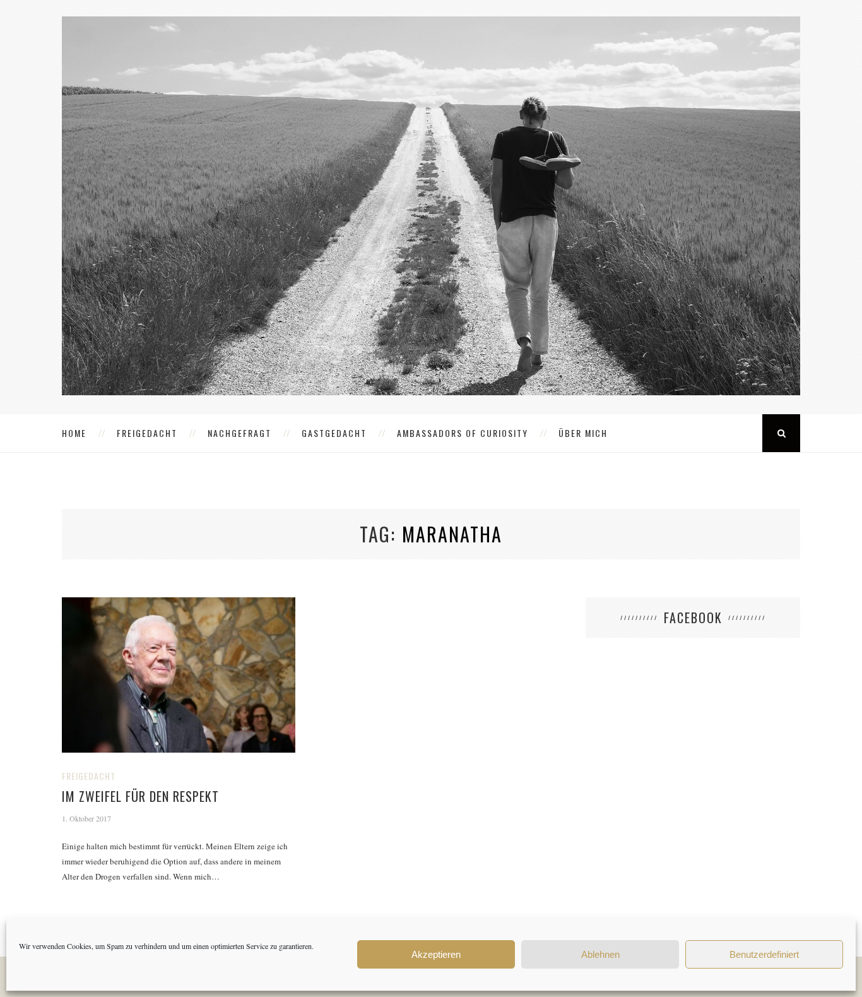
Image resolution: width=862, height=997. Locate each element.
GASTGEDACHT (334, 432)
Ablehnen (600, 954)
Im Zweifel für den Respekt (140, 796)
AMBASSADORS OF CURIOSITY (462, 432)
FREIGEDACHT (147, 432)
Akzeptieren (436, 954)
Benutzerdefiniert (764, 954)
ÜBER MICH (583, 432)
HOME (74, 432)
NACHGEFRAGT (239, 432)
